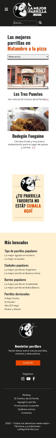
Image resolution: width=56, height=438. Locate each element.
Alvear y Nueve (12, 309)
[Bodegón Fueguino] (28, 119)
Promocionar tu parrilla (26, 406)
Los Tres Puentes (28, 94)
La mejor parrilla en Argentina (20, 270)
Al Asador (9, 302)
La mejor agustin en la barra (19, 255)
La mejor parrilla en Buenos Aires (22, 273)
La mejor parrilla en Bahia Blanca (21, 288)
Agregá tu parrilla (26, 402)
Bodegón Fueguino (28, 136)
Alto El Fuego (11, 306)
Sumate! (28, 363)
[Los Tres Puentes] (28, 77)
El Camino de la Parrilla (26, 399)
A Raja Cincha (11, 298)
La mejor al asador (14, 259)
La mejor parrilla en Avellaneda (21, 284)
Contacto (26, 413)
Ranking (26, 395)
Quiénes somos (26, 409)
